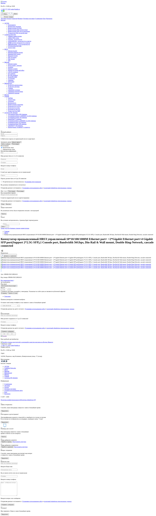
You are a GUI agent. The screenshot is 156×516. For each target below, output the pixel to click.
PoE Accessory (12, 57)
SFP (9, 60)
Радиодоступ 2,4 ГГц (14, 106)
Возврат (20, 18)
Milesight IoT (8, 83)
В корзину (4, 293)
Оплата (9, 18)
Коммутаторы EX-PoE (15, 28)
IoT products (11, 73)
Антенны (11, 101)
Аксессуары (11, 47)
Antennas (10, 80)
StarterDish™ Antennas (14, 119)
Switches (10, 67)
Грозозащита (12, 25)
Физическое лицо (8, 147)
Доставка (3, 18)
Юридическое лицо (9, 149)
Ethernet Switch (12, 51)
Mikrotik (6, 62)
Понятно (3, 214)
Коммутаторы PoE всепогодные (18, 30)
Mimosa (6, 95)
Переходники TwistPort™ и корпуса (19, 127)
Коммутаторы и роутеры (15, 104)
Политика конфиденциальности (10, 400)
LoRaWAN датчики (14, 90)
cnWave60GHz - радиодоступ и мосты (19, 41)
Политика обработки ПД (28, 400)
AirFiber (10, 98)
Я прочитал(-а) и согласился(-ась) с (22, 182)
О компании (39, 18)
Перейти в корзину (6, 441)
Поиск (5, 14)
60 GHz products (13, 75)
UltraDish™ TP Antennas (15, 125)
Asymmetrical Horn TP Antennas (17, 117)
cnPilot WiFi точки (13, 38)
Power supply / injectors (15, 65)
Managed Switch (13, 56)
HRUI (6, 49)
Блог (44, 18)
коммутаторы (25, 228)
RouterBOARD (12, 77)
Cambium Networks (10, 34)
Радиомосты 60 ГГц (14, 109)
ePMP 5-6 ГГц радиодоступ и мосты (19, 43)
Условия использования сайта (13, 390)
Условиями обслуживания (33, 182)
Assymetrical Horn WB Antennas (17, 114)
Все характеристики (7, 280)
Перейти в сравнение (7, 447)
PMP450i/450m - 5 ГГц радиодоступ (19, 44)
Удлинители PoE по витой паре (17, 33)
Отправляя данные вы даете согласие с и (37, 328)
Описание (7, 296)
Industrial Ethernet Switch (15, 52)
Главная (6, 231)
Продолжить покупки (19, 441)
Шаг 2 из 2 (4, 191)
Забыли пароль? (16, 142)
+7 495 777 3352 (6, 9)
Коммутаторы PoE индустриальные (19, 31)
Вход (2, 204)
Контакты (49, 18)
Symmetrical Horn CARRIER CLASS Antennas (22, 121)
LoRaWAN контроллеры (15, 91)
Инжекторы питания (14, 26)
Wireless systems (13, 69)
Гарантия (14, 18)
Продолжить (4, 411)
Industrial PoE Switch (14, 54)
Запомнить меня (6, 142)
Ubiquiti (6, 96)
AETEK (6, 23)
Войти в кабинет (5, 144)
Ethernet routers (12, 64)
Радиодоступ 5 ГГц (14, 108)
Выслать (8, 204)
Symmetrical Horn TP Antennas (17, 122)
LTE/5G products (13, 72)
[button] (78, 269)
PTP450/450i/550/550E (14, 46)
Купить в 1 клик (13, 293)
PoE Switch (11, 59)
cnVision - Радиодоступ (15, 39)
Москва (3, 3)
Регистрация (15, 144)
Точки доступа (5, 228)
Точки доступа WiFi (14, 111)
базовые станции (15, 228)
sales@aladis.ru (15, 9)
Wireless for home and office (16, 70)
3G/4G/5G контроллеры (15, 85)
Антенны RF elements (11, 112)
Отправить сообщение (7, 331)
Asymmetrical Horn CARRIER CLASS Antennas (22, 116)
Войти (15, 14)
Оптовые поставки (29, 18)
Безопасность (12, 103)
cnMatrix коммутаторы (15, 36)
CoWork (10, 88)
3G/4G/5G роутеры (14, 86)
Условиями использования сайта (32, 188)
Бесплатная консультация (8, 285)
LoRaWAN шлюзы (13, 93)
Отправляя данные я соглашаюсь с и (36, 188)
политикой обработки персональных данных (58, 188)
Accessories (11, 78)
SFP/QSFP (11, 82)
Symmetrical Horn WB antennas (17, 124)
